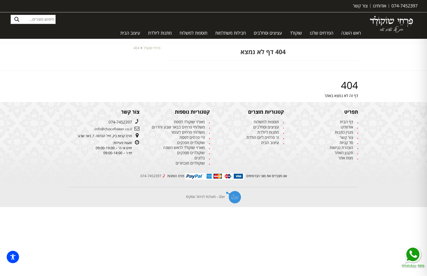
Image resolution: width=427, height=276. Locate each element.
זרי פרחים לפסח (192, 137)
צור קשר (346, 137)
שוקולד (296, 33)
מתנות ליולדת (160, 33)
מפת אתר (345, 158)
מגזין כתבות (344, 132)
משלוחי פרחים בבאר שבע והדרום (178, 127)
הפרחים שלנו (321, 33)
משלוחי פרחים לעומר (188, 132)
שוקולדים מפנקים (191, 142)
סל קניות (346, 142)
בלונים (199, 158)
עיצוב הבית (130, 33)
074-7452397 (120, 122)
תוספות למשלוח (193, 33)
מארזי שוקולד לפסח (189, 122)
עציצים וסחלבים (268, 33)
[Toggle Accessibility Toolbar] (13, 257)
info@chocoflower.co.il (113, 129)
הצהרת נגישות (341, 147)
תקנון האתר (344, 152)
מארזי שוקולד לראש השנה (184, 147)
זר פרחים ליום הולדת (262, 137)
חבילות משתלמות (230, 33)
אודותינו (347, 127)
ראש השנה (351, 33)
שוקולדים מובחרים (190, 163)
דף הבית (346, 122)
